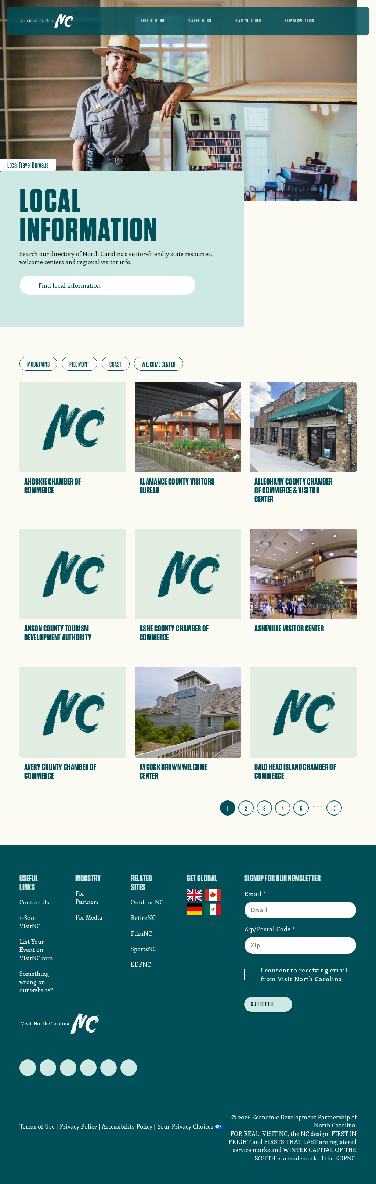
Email (253, 893)
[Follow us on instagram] (68, 1067)
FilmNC (141, 933)
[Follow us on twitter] (27, 1067)
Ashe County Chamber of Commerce (174, 633)
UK (195, 895)
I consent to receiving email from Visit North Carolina (304, 974)
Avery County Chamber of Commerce (60, 771)
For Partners (87, 897)
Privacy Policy (78, 1126)
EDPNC (141, 964)
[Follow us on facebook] (48, 1067)
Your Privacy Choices (185, 1126)
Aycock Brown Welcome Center (173, 771)
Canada (213, 895)
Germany (195, 909)
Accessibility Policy (127, 1126)
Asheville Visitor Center (289, 628)
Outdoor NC (147, 902)
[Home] (47, 20)
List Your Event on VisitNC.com (36, 950)
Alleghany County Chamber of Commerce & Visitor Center (293, 490)
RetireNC (143, 917)
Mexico (213, 909)
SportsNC (143, 949)
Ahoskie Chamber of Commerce (52, 486)
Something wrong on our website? (36, 981)
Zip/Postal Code (267, 929)
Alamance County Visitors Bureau (177, 486)
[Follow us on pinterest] (88, 1067)
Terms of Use (37, 1126)
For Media (88, 917)
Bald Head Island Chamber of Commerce (295, 771)
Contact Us (34, 902)
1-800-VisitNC (29, 921)
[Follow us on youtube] (108, 1067)
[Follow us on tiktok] (128, 1067)
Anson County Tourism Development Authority (57, 633)
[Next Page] (351, 806)
